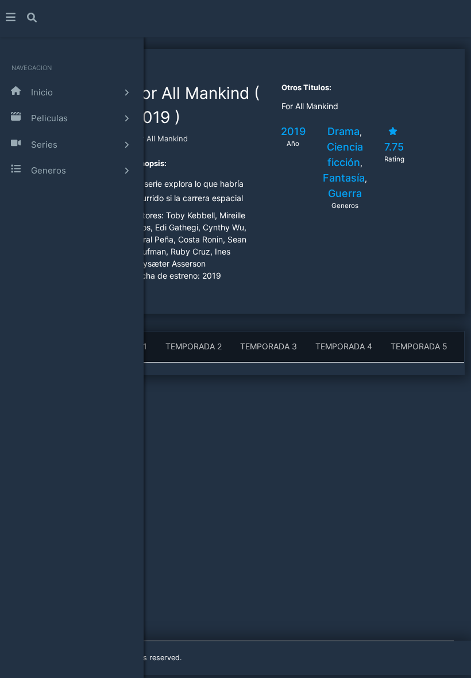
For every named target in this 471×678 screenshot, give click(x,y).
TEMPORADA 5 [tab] (419, 346)
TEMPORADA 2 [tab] (193, 346)
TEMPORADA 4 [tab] (343, 346)
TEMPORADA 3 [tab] (268, 346)
